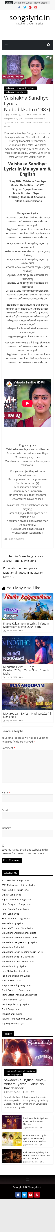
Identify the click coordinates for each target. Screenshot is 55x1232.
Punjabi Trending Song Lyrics (16, 985)
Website (6, 828)
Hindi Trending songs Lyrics (16, 918)
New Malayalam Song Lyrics (16, 971)
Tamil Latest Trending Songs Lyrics (19, 994)
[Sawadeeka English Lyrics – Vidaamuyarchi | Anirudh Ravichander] (27, 1040)
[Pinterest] (37, 1195)
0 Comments (35, 114)
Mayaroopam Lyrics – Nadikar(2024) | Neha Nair (27, 715)
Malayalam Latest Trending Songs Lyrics (22, 951)
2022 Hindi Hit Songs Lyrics (15, 880)
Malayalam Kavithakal (13, 947)
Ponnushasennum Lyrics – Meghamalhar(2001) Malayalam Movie (23, 572)
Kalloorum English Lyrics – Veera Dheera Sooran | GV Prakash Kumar (32, 4)
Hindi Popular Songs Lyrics (15, 908)
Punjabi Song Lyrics (12, 980)
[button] (27, 1179)
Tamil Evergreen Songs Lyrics (16, 990)
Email (6, 810)
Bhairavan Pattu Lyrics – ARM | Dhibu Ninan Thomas (35, 1121)
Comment (8, 748)
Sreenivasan (38, 122)
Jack (24, 114)
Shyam (28, 122)
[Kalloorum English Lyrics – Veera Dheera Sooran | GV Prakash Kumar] (12, 1151)
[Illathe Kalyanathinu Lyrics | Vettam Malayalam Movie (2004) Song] (27, 595)
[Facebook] (18, 1195)
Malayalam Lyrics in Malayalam (18, 956)
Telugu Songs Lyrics (12, 1013)
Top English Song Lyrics (14, 1023)
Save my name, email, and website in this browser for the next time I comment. (25, 851)
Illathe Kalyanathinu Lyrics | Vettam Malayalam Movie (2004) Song (26, 625)
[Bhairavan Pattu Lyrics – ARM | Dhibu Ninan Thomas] (12, 1116)
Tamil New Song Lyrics (13, 999)
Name (6, 792)
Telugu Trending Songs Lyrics (17, 1018)
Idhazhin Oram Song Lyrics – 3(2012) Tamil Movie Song (23, 558)
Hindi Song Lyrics (10, 913)
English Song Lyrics (11, 894)
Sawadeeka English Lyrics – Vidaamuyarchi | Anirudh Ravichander (25, 1084)
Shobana (20, 122)
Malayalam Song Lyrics (14, 118)
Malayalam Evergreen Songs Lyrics (20, 88)
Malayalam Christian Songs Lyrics (19, 932)
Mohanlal (29, 118)
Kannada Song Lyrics (12, 923)
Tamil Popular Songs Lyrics (15, 1004)
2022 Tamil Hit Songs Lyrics (15, 889)
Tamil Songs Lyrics (11, 1009)
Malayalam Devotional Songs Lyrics (19, 937)
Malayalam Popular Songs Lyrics (18, 961)
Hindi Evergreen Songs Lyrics (16, 904)
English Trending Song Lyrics (16, 899)
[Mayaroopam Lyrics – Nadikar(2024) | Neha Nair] (27, 685)
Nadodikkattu (39, 118)
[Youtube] (30, 1195)
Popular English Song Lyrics (16, 975)
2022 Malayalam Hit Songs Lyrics (18, 885)
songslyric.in (29, 17)
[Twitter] (24, 1195)
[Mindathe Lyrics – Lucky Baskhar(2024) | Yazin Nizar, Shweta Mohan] (27, 638)
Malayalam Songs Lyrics (16, 92)
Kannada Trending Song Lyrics (17, 928)
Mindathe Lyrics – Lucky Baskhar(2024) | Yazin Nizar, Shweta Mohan (26, 670)
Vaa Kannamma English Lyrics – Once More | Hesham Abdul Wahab (35, 1138)
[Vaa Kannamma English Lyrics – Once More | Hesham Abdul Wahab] (12, 1133)
